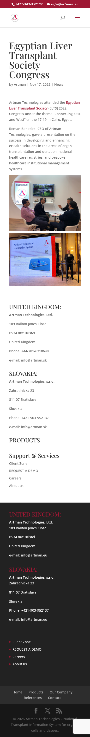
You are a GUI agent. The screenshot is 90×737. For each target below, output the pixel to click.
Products (36, 692)
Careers (15, 478)
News (58, 84)
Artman (20, 84)
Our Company (61, 692)
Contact (54, 697)
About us (16, 485)
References (33, 697)
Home (17, 692)
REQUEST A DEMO (23, 470)
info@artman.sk (34, 360)
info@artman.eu (34, 555)
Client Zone (18, 463)
